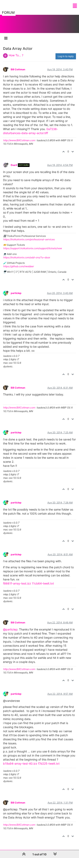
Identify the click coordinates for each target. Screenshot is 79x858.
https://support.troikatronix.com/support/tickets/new (32, 248)
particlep (16, 293)
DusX (14, 165)
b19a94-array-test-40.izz (20, 763)
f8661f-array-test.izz (17, 583)
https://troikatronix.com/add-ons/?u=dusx (26, 257)
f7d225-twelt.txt (49, 763)
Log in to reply (66, 56)
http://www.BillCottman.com (19, 140)
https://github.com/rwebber (18, 266)
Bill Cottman (18, 69)
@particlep (10, 629)
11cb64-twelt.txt (43, 583)
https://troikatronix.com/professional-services (29, 239)
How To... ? (16, 55)
